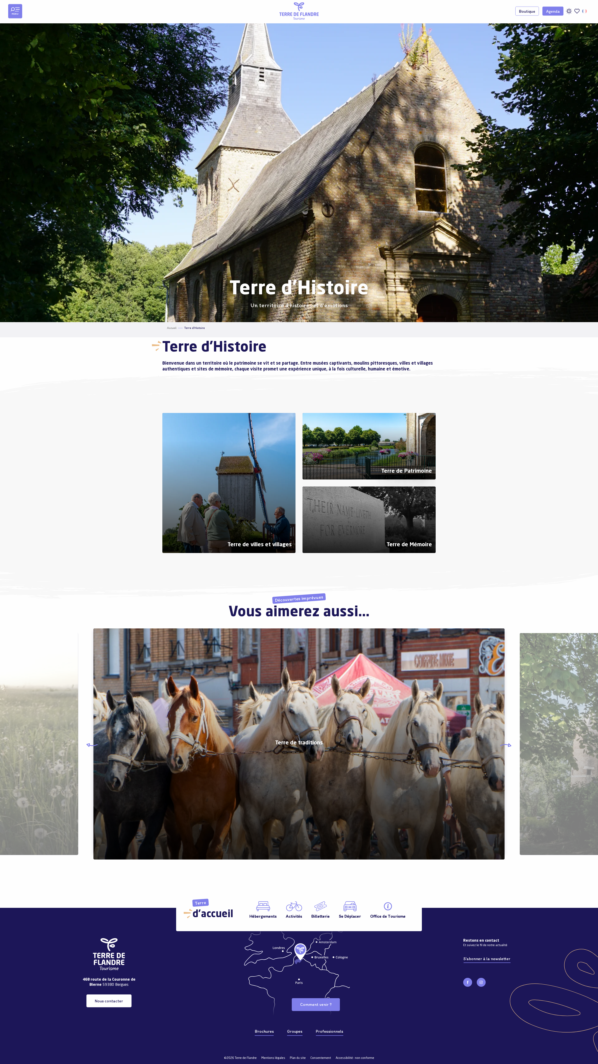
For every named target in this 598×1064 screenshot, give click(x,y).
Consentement (320, 1058)
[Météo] (569, 13)
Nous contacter (109, 1000)
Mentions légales (273, 1058)
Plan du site (298, 1058)
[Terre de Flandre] (299, 11)
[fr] (585, 11)
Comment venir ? (315, 1004)
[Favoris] (577, 11)
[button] (585, 11)
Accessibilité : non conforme (355, 1058)
